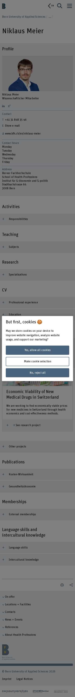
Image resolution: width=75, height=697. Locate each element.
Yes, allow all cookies (37, 350)
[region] (37, 348)
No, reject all (38, 372)
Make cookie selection (37, 361)
